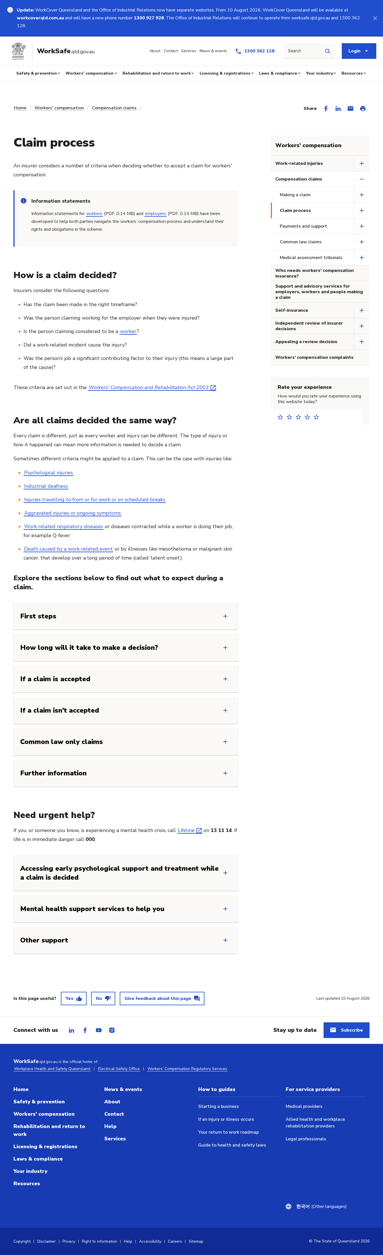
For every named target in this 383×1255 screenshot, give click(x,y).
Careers (175, 1241)
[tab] (71, 1030)
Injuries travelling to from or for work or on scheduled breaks (94, 499)
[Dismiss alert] (375, 18)
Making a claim (295, 195)
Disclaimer (46, 1241)
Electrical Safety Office (119, 1068)
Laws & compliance (278, 73)
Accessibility (150, 1241)
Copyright (22, 1241)
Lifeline (186, 830)
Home (20, 108)
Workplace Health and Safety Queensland (52, 1068)
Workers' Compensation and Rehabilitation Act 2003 (149, 387)
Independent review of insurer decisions (309, 326)
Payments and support (303, 226)
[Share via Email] (350, 108)
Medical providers (304, 1106)
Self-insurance (291, 310)
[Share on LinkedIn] (338, 108)
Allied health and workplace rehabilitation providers (315, 1122)
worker (128, 331)
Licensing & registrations (225, 73)
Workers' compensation (90, 73)
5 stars (317, 417)
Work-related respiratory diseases (63, 526)
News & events (123, 1089)
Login (355, 51)
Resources (352, 73)
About (112, 1101)
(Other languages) (318, 1206)
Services (115, 1138)
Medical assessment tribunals (311, 258)
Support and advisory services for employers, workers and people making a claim (319, 292)
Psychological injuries (48, 472)
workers (94, 214)
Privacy (69, 1241)
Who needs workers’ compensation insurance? (314, 273)
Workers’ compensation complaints (314, 357)
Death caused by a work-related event (68, 549)
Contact (114, 1114)
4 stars (308, 417)
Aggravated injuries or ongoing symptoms (72, 513)
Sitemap (196, 1241)
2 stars (291, 417)
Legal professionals (306, 1139)
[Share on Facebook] (325, 108)
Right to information (99, 1241)
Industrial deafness (46, 486)
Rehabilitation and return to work (157, 73)
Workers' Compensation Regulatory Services (187, 1068)
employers (155, 214)
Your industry (319, 73)
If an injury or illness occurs (226, 1119)
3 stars (300, 417)
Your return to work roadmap (228, 1132)
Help (110, 1126)
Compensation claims (114, 108)
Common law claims (301, 242)
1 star (282, 417)
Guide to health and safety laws (232, 1145)
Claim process (295, 210)
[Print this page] (362, 108)
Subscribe (352, 1030)
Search (294, 51)
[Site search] (327, 51)
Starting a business (218, 1106)
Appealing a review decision (306, 342)
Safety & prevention (36, 73)
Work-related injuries (299, 163)
